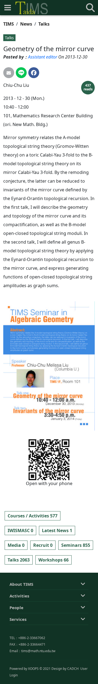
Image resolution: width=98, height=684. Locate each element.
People (16, 607)
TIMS (8, 24)
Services (18, 619)
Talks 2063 (19, 560)
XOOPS (33, 668)
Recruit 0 (43, 545)
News (26, 24)
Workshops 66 (53, 560)
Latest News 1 (57, 530)
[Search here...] (90, 7)
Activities (19, 596)
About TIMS (21, 584)
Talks (44, 24)
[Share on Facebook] (33, 72)
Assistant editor (42, 57)
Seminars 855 (75, 545)
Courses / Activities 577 (32, 516)
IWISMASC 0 (20, 530)
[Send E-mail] (8, 72)
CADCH (73, 668)
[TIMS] (31, 8)
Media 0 (16, 545)
